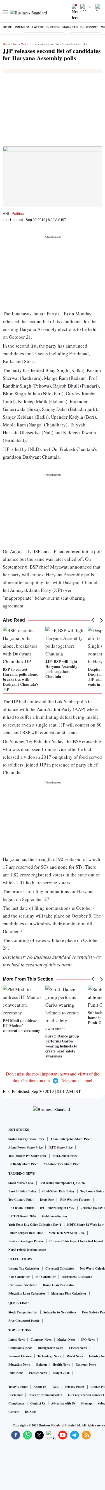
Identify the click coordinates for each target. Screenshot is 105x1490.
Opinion (41, 1364)
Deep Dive (47, 1200)
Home (7, 27)
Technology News (49, 1356)
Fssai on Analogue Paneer (25, 1241)
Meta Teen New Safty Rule (67, 1233)
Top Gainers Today (21, 1200)
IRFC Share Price (60, 1147)
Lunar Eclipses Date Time (25, 1233)
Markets (70, 27)
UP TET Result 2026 (22, 1216)
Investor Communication (45, 1395)
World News (75, 1356)
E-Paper (53, 27)
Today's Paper (18, 1387)
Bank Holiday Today (22, 1191)
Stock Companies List (23, 1312)
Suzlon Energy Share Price (26, 1139)
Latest (38, 27)
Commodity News (20, 1348)
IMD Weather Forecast (75, 1200)
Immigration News (50, 1348)
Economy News (86, 1364)
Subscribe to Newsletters (59, 1312)
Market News (66, 1339)
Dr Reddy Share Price (23, 1164)
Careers (13, 1412)
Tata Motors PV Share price (27, 1156)
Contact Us (37, 1403)
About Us (40, 1387)
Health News (61, 1364)
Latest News (16, 1339)
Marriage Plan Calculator (69, 1293)
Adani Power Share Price (25, 1147)
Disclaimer (15, 1395)
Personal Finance (20, 1356)
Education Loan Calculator (26, 1293)
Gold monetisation (54, 1216)
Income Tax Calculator (23, 1268)
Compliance (16, 1403)
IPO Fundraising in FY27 (57, 1208)
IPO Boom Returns (21, 1208)
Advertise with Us (63, 1403)
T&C (55, 1387)
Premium (22, 27)
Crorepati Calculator (59, 1268)
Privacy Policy (75, 1387)
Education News (19, 1364)
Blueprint (89, 27)
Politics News (38, 1373)
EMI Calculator (19, 1277)
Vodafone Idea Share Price (62, 1164)
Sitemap (86, 1403)
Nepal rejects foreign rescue (27, 1250)
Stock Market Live (21, 1183)
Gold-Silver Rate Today (58, 1191)
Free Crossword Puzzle (23, 1321)
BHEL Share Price (64, 1156)
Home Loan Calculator (58, 1285)
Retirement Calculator (77, 1277)
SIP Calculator (46, 1277)
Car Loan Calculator (22, 1285)
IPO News (88, 1339)
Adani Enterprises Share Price (70, 1139)
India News (20, 44)
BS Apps (30, 1412)
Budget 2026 (61, 1373)
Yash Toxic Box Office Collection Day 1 (34, 1225)
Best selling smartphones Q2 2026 (62, 1183)
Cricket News (78, 1348)
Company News (41, 1339)
